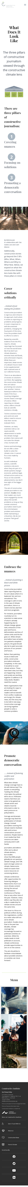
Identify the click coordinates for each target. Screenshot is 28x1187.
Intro (14, 996)
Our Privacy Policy (7, 1092)
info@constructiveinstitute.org (9, 1101)
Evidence (16, 1019)
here (24, 1103)
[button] (26, 5)
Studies (14, 493)
